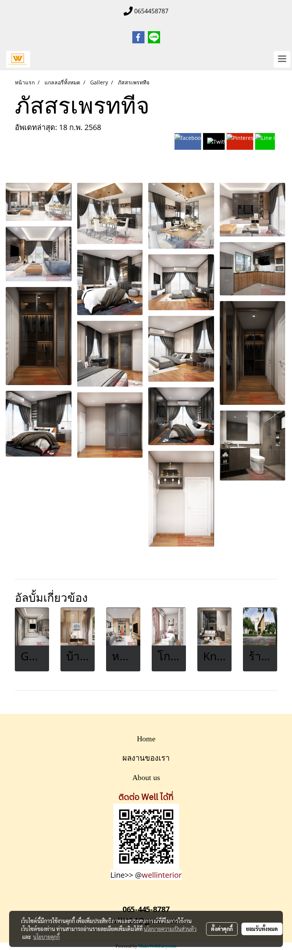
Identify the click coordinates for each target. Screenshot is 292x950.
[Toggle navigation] (282, 59)
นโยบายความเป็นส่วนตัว (170, 928)
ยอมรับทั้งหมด (262, 928)
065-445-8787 (146, 909)
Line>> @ (146, 875)
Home (146, 738)
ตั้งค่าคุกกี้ (222, 928)
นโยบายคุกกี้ (46, 936)
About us (146, 777)
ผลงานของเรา (146, 758)
